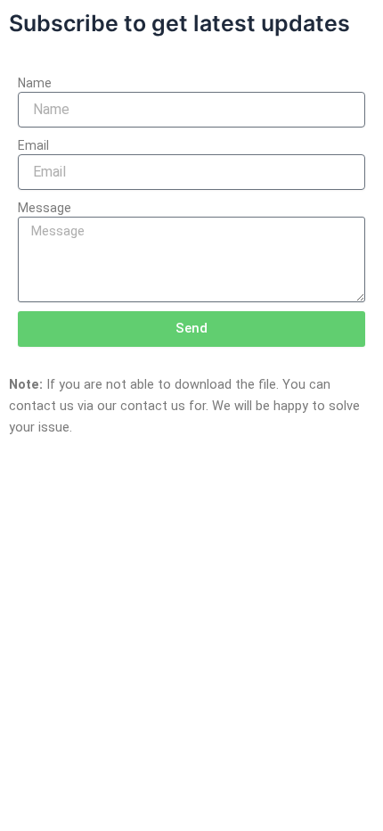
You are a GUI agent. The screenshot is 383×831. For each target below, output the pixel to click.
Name (35, 83)
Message (44, 208)
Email (33, 145)
